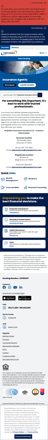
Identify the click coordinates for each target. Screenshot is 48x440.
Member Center (8, 336)
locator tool (27, 39)
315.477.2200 (13, 308)
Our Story (6, 339)
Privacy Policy (18, 432)
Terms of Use (33, 432)
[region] (24, 422)
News (5, 349)
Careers (6, 353)
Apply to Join (12, 327)
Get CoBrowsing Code (11, 359)
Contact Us (12, 318)
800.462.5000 (25, 308)
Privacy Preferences (23, 436)
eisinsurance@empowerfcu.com (26, 150)
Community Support (10, 343)
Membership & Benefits (11, 346)
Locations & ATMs (9, 356)
